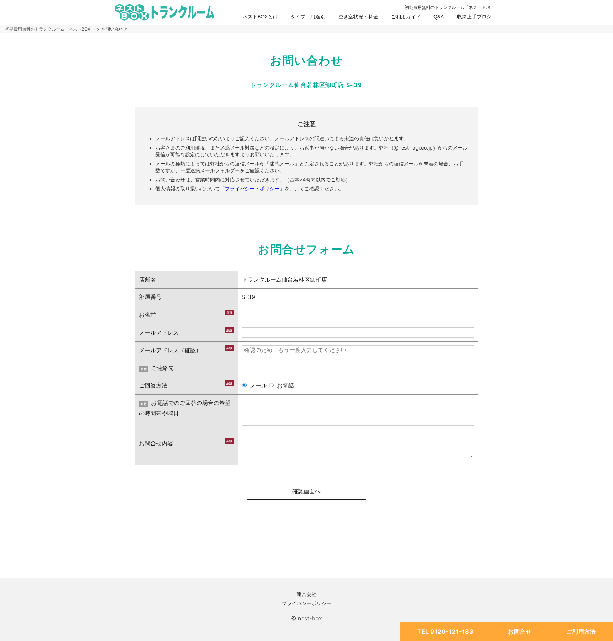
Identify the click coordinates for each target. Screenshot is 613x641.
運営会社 (306, 594)
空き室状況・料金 (358, 17)
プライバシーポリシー (306, 603)
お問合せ (520, 631)
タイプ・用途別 (308, 17)
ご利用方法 (581, 631)
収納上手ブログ (474, 17)
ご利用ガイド (406, 17)
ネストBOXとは (260, 17)
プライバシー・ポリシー (252, 188)
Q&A (438, 17)
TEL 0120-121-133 (445, 631)
